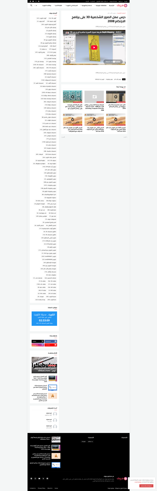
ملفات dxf (52, 287)
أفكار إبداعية (43, 46)
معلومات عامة (51, 275)
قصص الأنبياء (39, 225)
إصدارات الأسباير (51, 30)
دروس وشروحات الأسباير (48, 188)
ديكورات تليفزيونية (50, 197)
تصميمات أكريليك (50, 77)
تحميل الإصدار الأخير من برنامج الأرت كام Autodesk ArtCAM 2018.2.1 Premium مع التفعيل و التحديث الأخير (39, 397)
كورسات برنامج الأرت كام (48, 269)
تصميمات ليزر (51, 139)
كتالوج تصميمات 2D (50, 231)
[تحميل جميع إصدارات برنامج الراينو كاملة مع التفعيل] (52, 388)
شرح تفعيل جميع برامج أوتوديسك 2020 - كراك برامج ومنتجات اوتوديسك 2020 (39, 379)
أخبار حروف (40, 21)
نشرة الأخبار (58, 5)
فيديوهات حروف (50, 219)
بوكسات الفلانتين (50, 58)
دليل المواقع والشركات (49, 194)
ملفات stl (52, 293)
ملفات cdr (41, 284)
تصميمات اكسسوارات (48, 80)
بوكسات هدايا (51, 64)
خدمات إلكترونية (87, 5)
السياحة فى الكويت (72, 5)
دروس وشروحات (109, 79)
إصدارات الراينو (51, 37)
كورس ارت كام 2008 (99, 79)
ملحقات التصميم (50, 278)
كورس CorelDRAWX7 (49, 256)
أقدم (63, 137)
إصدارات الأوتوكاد (50, 33)
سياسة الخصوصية (113, 1)
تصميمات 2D (38, 64)
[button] (35, 5)
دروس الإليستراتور (50, 173)
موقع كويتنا (111, 488)
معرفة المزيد (138, 482)
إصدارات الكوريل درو (50, 40)
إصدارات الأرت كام (50, 27)
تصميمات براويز (51, 89)
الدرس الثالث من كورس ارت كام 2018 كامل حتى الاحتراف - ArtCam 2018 (115, 129)
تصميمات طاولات (50, 120)
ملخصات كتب (37, 278)
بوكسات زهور (51, 61)
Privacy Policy (41, 488)
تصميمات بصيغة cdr (49, 92)
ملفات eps (41, 287)
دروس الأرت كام (112, 13)
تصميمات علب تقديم (49, 123)
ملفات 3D (52, 281)
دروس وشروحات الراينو (49, 191)
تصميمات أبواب (38, 67)
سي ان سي (51, 204)
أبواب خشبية (51, 21)
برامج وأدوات (51, 55)
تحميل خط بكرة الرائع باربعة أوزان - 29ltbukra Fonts (40, 438)
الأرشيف (87, 1)
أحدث (125, 137)
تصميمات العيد (38, 83)
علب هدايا (52, 213)
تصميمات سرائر (51, 114)
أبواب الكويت (41, 18)
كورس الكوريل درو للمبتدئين (47, 250)
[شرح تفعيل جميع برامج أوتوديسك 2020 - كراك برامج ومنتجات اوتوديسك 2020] (52, 378)
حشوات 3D (52, 160)
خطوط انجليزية (40, 160)
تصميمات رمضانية (50, 108)
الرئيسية (125, 1)
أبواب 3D (52, 18)
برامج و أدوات (40, 52)
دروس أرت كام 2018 (49, 166)
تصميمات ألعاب (51, 83)
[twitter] (36, 1)
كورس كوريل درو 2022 (49, 253)
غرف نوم (52, 216)
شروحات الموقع (39, 204)
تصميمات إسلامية (50, 74)
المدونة (52, 49)
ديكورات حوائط (51, 200)
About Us (50, 488)
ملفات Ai (42, 281)
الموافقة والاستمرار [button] (146, 486)
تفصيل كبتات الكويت (49, 157)
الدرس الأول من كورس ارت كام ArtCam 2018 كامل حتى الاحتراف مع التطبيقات (73, 129)
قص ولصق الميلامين (49, 222)
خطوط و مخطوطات (39, 163)
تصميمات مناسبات (50, 151)
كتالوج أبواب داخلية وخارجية (47, 228)
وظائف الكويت (46, 5)
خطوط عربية (52, 163)
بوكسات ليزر (39, 61)
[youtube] (33, 1)
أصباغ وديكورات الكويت (49, 24)
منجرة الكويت (51, 296)
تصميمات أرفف (50, 71)
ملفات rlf (42, 290)
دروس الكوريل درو (50, 182)
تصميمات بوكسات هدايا (48, 98)
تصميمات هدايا (51, 154)
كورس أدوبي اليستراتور (48, 238)
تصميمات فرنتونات (50, 132)
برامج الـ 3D (52, 52)
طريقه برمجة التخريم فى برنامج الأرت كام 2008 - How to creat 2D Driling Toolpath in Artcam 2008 (94, 107)
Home (56, 488)
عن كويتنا (121, 1)
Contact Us (33, 488)
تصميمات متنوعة (50, 148)
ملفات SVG (42, 293)
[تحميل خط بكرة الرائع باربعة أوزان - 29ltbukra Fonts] (56, 440)
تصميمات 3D (51, 67)
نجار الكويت (52, 299)
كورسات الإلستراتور (50, 262)
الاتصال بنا (93, 1)
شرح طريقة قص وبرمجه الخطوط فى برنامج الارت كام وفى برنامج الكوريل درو (73, 106)
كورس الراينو (52, 247)
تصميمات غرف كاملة (49, 126)
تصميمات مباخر (51, 145)
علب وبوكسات (41, 213)
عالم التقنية (52, 210)
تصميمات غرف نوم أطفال (48, 129)
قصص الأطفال (51, 225)
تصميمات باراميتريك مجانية (48, 86)
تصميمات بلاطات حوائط (48, 95)
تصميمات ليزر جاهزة (49, 142)
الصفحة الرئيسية (121, 13)
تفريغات (39, 154)
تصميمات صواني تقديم (49, 117)
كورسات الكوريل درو (49, 265)
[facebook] (38, 1)
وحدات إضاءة (40, 299)
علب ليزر (42, 210)
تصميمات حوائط (50, 105)
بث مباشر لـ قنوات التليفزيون (102, 1)
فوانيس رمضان (41, 216)
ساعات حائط (40, 200)
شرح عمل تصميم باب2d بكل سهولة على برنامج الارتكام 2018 (116, 106)
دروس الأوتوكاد (50, 176)
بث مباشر (43, 49)
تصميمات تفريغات (50, 102)
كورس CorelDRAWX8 (49, 259)
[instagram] (35, 478)
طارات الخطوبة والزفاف (49, 207)
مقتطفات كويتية (101, 5)
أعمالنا (53, 46)
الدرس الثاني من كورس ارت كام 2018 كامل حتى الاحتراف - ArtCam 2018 (95, 129)
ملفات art (52, 284)
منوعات (41, 296)
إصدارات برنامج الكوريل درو (48, 43)
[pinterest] (30, 1)
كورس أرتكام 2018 (50, 244)
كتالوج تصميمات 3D (49, 234)
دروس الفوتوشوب (50, 179)
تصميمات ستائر (51, 111)
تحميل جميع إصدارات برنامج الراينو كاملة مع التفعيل (40, 387)
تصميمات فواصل (50, 136)
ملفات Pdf (52, 290)
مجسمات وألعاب (50, 272)
